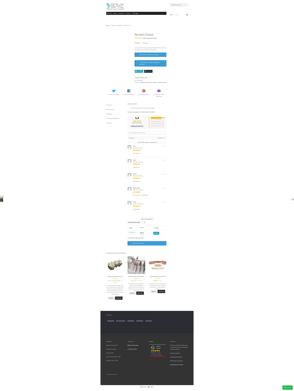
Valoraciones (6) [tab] (110, 109)
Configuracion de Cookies (176, 364)
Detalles (156, 233)
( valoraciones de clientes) (149, 38)
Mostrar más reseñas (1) (147, 219)
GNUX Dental (131, 232)
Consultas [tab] (109, 123)
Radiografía (110, 321)
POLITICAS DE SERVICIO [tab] (112, 118)
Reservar (111, 298)
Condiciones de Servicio (176, 357)
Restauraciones (162, 82)
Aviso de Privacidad (175, 353)
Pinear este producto (143, 94)
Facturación (121, 13)
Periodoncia (143, 82)
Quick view (118, 298)
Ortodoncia (155, 82)
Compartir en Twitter (113, 94)
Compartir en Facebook (129, 94)
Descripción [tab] (109, 105)
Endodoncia (119, 25)
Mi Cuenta (109, 13)
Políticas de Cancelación (176, 360)
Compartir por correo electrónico (159, 95)
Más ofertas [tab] (109, 114)
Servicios (114, 25)
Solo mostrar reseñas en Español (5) (147, 142)
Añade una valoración (137, 126)
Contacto (115, 13)
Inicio (109, 25)
